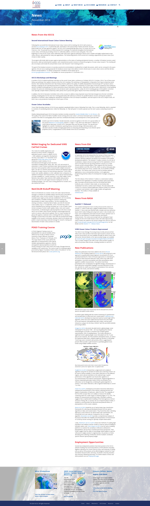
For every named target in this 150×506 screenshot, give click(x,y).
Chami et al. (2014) (80, 389)
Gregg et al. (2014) (80, 328)
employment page (93, 456)
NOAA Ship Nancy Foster (45, 159)
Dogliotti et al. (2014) (81, 370)
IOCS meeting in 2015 (42, 47)
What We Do (78, 5)
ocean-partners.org (54, 251)
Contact (113, 5)
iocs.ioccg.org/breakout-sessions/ (41, 72)
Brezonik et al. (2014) (87, 416)
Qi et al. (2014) (99, 253)
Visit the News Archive (100, 491)
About (67, 5)
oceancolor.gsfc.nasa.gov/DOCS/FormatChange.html (92, 222)
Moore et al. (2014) (80, 407)
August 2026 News (100, 474)
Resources (102, 5)
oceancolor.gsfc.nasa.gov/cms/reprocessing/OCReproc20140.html (95, 239)
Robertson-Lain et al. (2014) (87, 423)
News (106, 23)
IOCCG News (90, 5)
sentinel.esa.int (79, 192)
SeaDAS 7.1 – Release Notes (92, 224)
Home (59, 5)
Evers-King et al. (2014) (94, 426)
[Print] (117, 26)
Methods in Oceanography (56, 122)
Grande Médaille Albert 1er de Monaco (86, 114)
